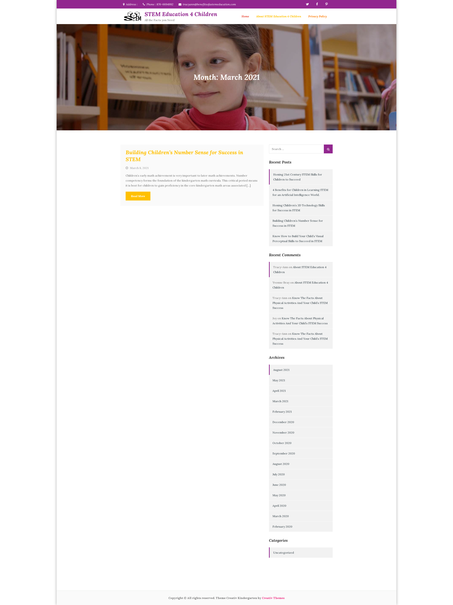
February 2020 (282, 526)
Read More (138, 196)
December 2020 (283, 422)
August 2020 (281, 464)
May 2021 (279, 380)
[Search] (328, 149)
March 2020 (281, 516)
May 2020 (279, 495)
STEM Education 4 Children (181, 14)
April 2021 (279, 390)
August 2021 (281, 370)
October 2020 (282, 443)
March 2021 (280, 401)
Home (245, 16)
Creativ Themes (273, 598)
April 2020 (279, 505)
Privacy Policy (317, 16)
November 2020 (283, 432)
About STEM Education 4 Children (278, 16)
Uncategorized (283, 552)
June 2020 (279, 485)
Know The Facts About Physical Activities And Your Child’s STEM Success (300, 303)
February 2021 (282, 411)
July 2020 (279, 474)
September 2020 (284, 453)
